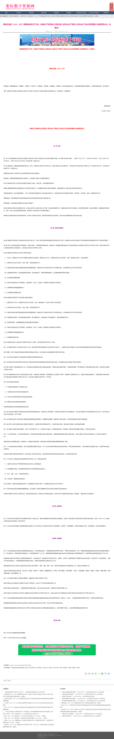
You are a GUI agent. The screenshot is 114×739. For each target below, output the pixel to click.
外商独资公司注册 (81, 12)
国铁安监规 (14, 667)
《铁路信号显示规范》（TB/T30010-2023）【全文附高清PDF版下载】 (78, 696)
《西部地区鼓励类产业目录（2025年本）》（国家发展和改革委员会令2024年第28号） (25, 692)
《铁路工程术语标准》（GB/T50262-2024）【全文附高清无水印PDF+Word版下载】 (81, 716)
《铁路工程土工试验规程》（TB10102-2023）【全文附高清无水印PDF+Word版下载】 (81, 713)
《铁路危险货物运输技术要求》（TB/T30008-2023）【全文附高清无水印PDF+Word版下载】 (83, 700)
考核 (69, 667)
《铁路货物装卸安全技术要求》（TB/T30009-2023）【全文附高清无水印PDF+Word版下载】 (83, 698)
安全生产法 (81, 158)
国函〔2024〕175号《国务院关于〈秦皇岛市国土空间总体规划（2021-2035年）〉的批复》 (26, 718)
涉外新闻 (56, 12)
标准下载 (43, 12)
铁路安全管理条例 (92, 158)
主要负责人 (39, 667)
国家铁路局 (21, 667)
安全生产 (45, 667)
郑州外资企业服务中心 (14, 16)
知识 (61, 667)
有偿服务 (68, 12)
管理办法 (74, 667)
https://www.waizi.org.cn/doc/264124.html (20, 665)
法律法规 (31, 12)
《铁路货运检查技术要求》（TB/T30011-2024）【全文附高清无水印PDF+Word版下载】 (82, 694)
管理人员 (51, 667)
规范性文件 (24, 16)
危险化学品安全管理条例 (18, 161)
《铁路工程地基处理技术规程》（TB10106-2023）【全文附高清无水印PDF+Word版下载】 (83, 692)
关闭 (10, 680)
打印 (6, 680)
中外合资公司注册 (94, 12)
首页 (6, 12)
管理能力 (65, 667)
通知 (78, 667)
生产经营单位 (32, 667)
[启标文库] (57, 45)
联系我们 (106, 12)
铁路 (26, 667)
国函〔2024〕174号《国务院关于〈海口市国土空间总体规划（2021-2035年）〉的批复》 (25, 716)
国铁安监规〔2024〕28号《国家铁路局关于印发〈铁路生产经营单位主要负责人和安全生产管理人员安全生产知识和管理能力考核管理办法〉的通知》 (63, 16)
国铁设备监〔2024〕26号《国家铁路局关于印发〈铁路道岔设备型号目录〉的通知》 (81, 703)
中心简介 (18, 12)
